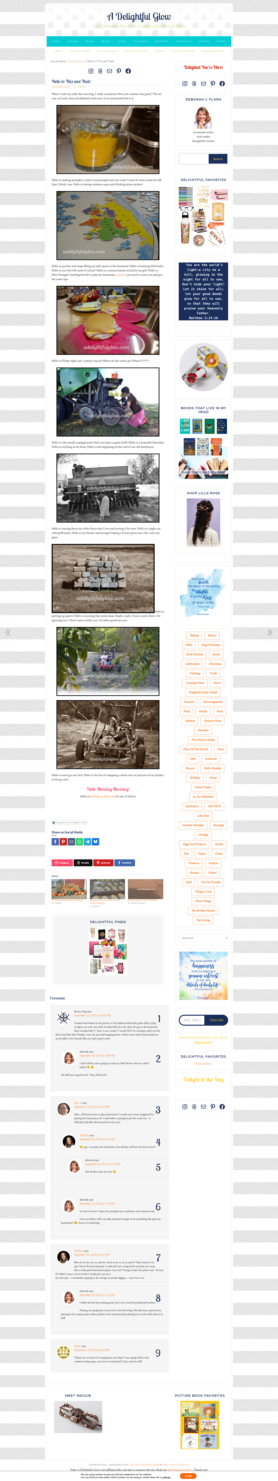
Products (193, 863)
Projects (213, 863)
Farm (219, 711)
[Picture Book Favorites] (200, 1425)
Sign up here (203, 1042)
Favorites (203, 730)
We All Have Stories (203, 910)
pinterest (105, 862)
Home (213, 778)
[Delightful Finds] (108, 951)
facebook (126, 862)
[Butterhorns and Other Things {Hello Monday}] (107, 889)
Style (189, 882)
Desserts (189, 702)
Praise (218, 853)
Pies (186, 853)
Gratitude (211, 759)
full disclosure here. (179, 1470)
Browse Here (203, 1063)
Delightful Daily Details (203, 692)
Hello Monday (212, 768)
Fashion (190, 721)
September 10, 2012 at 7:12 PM (97, 1295)
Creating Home (194, 683)
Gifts (193, 759)
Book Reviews (194, 654)
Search (218, 159)
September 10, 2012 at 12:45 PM (92, 1015)
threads (85, 862)
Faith (186, 711)
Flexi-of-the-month (195, 749)
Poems (202, 853)
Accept (188, 1475)
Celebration (192, 664)
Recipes (194, 872)
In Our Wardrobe (203, 797)
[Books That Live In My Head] (203, 479)
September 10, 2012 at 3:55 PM (91, 1255)
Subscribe (216, 1020)
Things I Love (203, 891)
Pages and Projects (194, 844)
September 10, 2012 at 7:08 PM (97, 1055)
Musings (218, 825)
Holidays (195, 778)
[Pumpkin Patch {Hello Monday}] (69, 889)
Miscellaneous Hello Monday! (143, 900)
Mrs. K (78, 1103)
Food (220, 749)
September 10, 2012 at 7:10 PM (102, 1164)
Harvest (190, 768)
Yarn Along (203, 920)
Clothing (194, 673)
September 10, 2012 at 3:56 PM (97, 1139)
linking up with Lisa (103, 796)
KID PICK (214, 806)
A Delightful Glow (139, 16)
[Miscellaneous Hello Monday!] (145, 889)
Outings (203, 834)
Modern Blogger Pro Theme (144, 1465)
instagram (64, 862)
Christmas (214, 664)
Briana (77, 1346)
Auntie (121, 275)
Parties (219, 844)
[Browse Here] (203, 247)
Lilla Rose (203, 815)
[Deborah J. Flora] (203, 117)
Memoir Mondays (193, 825)
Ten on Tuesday (210, 882)
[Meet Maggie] (78, 1417)
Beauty (212, 635)
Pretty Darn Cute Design (176, 1465)
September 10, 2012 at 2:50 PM (91, 1107)
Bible (189, 645)
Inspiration (192, 806)
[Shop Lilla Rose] (203, 547)
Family (203, 711)
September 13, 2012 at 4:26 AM (91, 1350)
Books (216, 654)
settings (166, 1477)
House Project (203, 787)
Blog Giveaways (210, 645)
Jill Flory (84, 1135)
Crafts (213, 673)
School (212, 872)
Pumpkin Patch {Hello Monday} (67, 900)
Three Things (203, 901)
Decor (217, 683)
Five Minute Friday (203, 740)
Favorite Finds (212, 721)
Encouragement (212, 702)
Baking (194, 635)
